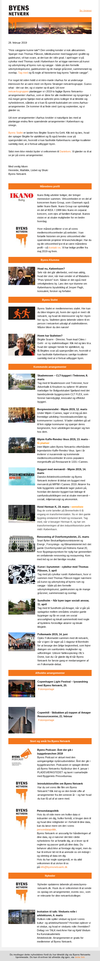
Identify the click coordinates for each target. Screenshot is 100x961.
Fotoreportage (46, 689)
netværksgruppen (18, 91)
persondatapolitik (46, 829)
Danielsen (65, 151)
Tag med (23, 72)
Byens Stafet (15, 132)
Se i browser (86, 10)
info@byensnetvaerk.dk (53, 867)
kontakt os (55, 247)
